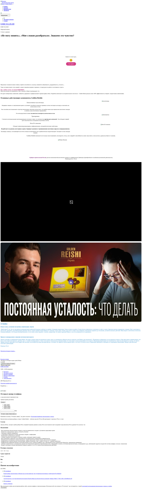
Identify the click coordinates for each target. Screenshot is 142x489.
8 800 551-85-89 (7, 24)
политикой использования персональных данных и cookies (97, 486)
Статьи (5, 21)
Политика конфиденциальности (9, 383)
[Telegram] (4, 18)
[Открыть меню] (12, 4)
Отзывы (6, 7)
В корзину (12, 363)
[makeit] (8, 389)
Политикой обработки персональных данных (42, 416)
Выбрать (3, 402)
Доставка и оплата (9, 19)
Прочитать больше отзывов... (8, 351)
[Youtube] (1, 13)
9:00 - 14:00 (6, 405)
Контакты (6, 371)
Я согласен (3, 487)
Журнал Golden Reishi (9, 375)
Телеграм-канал (7, 378)
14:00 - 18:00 (7, 406)
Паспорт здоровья (8, 374)
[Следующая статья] (2, 355)
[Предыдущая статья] (1, 355)
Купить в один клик (5, 365)
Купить (6, 6)
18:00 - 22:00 (7, 408)
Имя (16, 410)
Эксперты (6, 10)
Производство (7, 9)
